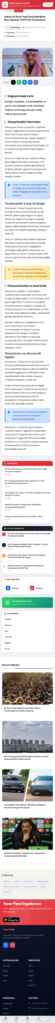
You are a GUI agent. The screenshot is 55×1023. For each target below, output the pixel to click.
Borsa (5, 971)
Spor (6, 631)
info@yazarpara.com (40, 1008)
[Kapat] (52, 2)
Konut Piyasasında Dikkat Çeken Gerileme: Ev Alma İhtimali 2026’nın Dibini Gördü (25, 482)
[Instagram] (12, 945)
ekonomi (18, 11)
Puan (30, 980)
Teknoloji (8, 637)
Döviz (31, 966)
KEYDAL (42, 1014)
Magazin (8, 643)
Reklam (6, 1013)
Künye (5, 1008)
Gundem (8, 619)
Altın (5, 980)
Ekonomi (8, 625)
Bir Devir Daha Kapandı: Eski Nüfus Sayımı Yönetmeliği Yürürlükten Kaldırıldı (26, 470)
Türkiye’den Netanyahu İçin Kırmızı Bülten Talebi (23, 516)
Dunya (7, 649)
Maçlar (31, 975)
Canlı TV (32, 985)
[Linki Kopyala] (36, 82)
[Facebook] (5, 945)
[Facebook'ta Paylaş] (30, 82)
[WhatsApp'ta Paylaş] (19, 82)
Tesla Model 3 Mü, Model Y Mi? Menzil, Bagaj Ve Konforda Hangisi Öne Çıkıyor (27, 494)
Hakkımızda (7, 1003)
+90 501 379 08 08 (39, 1003)
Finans (5, 975)
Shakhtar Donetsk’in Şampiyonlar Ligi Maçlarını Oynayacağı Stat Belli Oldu (23, 505)
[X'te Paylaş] (13, 82)
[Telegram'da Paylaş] (24, 82)
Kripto (31, 971)
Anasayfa (7, 11)
